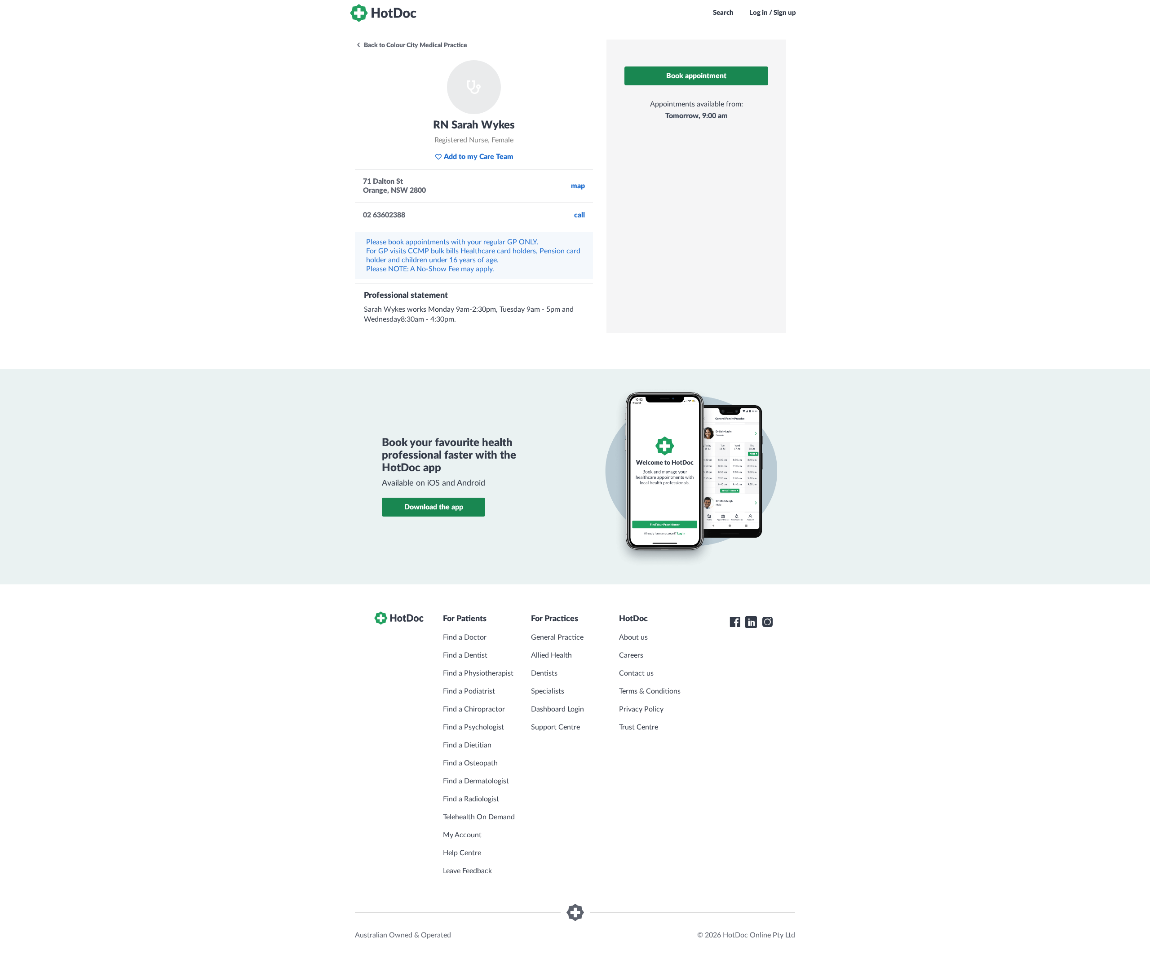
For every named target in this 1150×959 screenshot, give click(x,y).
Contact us (636, 673)
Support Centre (555, 727)
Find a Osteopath (470, 763)
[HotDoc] (383, 13)
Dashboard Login (557, 709)
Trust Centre (638, 727)
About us (633, 637)
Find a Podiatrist (469, 691)
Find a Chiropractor (474, 709)
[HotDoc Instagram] (767, 622)
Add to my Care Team (478, 156)
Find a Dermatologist (476, 781)
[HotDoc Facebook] (735, 622)
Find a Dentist (465, 655)
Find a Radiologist (471, 799)
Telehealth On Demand (479, 817)
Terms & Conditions (650, 691)
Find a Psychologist (473, 727)
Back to (415, 45)
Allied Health (551, 655)
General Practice (557, 637)
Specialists (547, 691)
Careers (631, 655)
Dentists (544, 673)
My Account (462, 835)
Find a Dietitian (467, 745)
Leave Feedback (467, 871)
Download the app (433, 507)
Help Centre (462, 853)
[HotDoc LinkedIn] (751, 622)
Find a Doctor (465, 637)
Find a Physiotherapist (478, 673)
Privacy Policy (641, 709)
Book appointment (696, 76)
